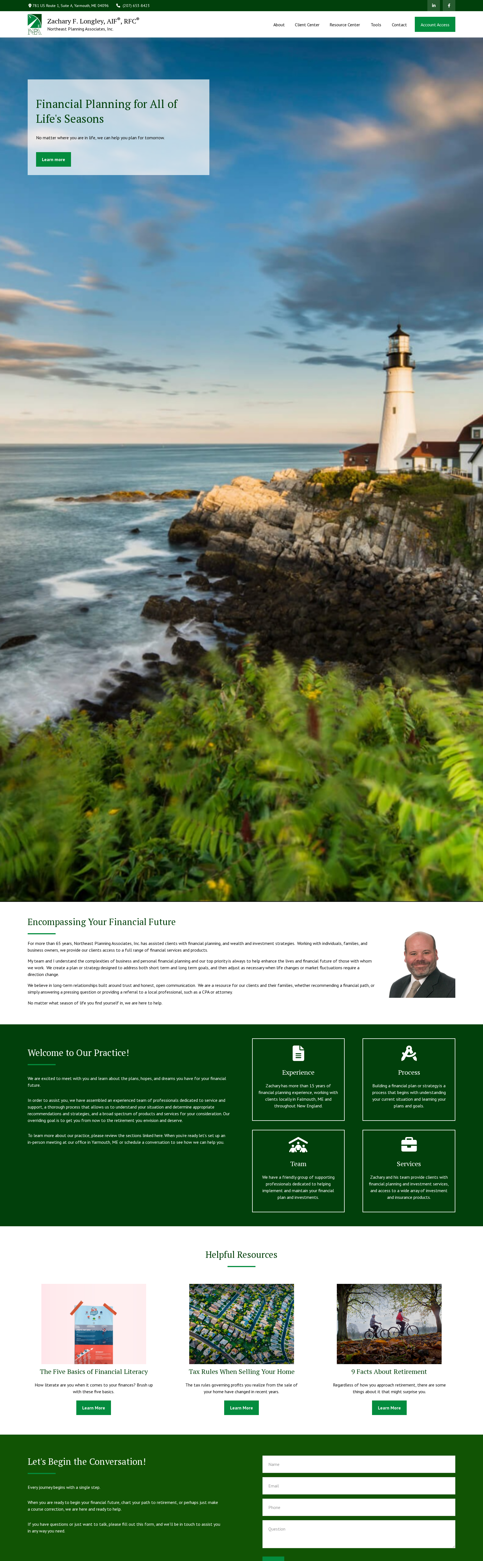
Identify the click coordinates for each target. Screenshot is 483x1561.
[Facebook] (449, 5)
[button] (279, 24)
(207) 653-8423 (136, 5)
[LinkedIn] (433, 5)
